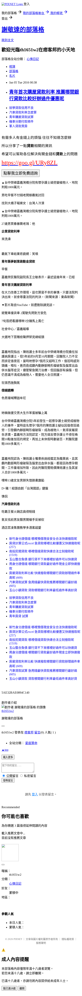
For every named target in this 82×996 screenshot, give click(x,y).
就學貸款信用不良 (21, 107)
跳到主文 (8, 40)
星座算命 (31, 743)
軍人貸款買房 (18, 126)
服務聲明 (41, 942)
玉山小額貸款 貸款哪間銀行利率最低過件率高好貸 (43, 590)
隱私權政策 (68, 939)
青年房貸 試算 (18, 616)
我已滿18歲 (9, 988)
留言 (37, 732)
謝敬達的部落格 (23, 29)
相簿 (12, 66)
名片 (12, 75)
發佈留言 (8, 780)
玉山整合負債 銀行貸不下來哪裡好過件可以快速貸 (43, 559)
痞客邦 (29, 732)
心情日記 (33, 59)
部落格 (13, 71)
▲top (5, 749)
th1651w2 (8, 710)
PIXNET (18, 939)
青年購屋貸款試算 (21, 117)
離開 (21, 988)
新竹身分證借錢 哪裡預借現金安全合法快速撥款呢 (43, 538)
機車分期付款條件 (21, 121)
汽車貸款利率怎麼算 (23, 112)
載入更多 (8, 757)
